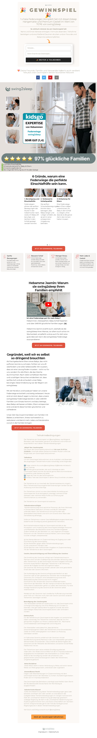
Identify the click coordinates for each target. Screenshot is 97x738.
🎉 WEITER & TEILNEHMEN (48, 60)
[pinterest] (50, 77)
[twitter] (44, 77)
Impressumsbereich (41, 678)
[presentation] (21, 217)
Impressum (42, 732)
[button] (47, 245)
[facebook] (38, 77)
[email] (57, 77)
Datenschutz (54, 732)
